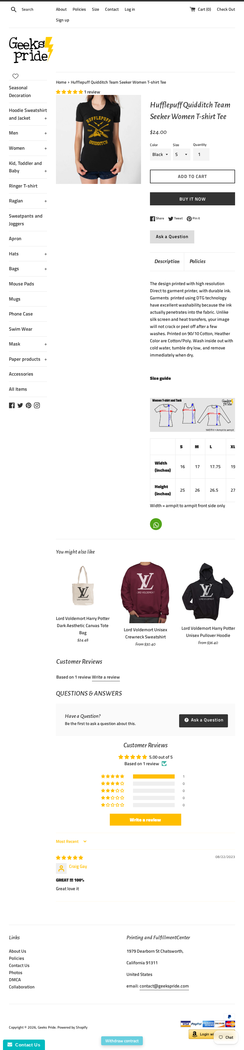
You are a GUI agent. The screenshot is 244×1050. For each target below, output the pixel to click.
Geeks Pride (47, 1027)
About (61, 9)
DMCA (15, 979)
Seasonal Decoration (20, 91)
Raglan (28, 200)
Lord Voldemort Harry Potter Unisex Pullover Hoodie (208, 632)
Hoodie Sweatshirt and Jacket (28, 114)
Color (154, 145)
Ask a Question (172, 236)
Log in (130, 9)
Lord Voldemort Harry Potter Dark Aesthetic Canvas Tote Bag (83, 625)
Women (28, 147)
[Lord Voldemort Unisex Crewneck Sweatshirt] (146, 592)
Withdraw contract (122, 1041)
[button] (70, 91)
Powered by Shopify (72, 1027)
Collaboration (22, 986)
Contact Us (19, 965)
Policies (79, 9)
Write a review (106, 677)
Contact (112, 9)
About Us (17, 951)
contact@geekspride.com (164, 985)
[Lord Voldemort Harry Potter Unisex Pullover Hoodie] (208, 592)
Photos (15, 972)
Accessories (21, 373)
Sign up (62, 20)
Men (28, 132)
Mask (28, 343)
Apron (15, 238)
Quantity (200, 144)
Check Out (226, 9)
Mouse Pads (21, 283)
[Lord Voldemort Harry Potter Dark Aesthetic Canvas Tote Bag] (83, 587)
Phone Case (21, 313)
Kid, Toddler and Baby (28, 167)
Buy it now (192, 199)
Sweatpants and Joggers (26, 219)
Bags (28, 268)
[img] (69, 857)
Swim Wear (20, 328)
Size (95, 9)
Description (166, 261)
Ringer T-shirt (23, 185)
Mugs (15, 298)
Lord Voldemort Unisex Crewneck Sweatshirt (145, 633)
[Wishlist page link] (15, 76)
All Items (18, 389)
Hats (28, 253)
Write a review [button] (145, 819)
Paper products (28, 358)
